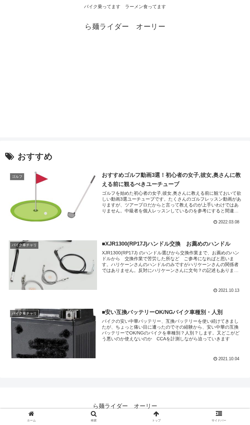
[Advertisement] (125, 91)
